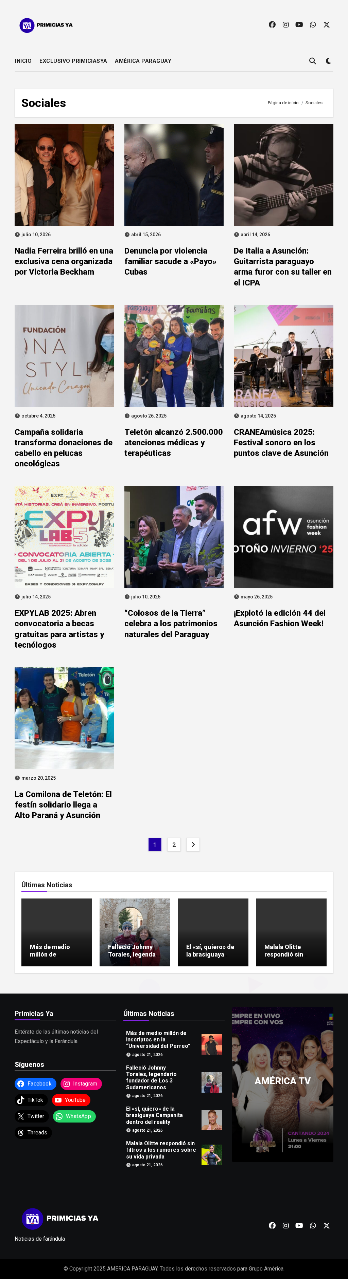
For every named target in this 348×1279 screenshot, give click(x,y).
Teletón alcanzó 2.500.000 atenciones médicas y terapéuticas (173, 442)
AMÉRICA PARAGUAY (143, 61)
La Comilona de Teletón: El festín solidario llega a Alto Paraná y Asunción (63, 805)
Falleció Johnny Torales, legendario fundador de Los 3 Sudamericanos (134, 957)
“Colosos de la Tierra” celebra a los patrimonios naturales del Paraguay (171, 623)
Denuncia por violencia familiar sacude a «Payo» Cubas (170, 261)
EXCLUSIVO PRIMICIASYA (73, 61)
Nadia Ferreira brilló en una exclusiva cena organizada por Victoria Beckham (64, 261)
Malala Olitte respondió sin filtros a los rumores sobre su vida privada (161, 1150)
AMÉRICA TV (283, 1081)
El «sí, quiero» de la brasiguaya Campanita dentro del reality (211, 957)
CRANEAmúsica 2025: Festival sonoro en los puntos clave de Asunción (281, 442)
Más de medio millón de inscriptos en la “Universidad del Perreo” (158, 1039)
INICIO (23, 61)
